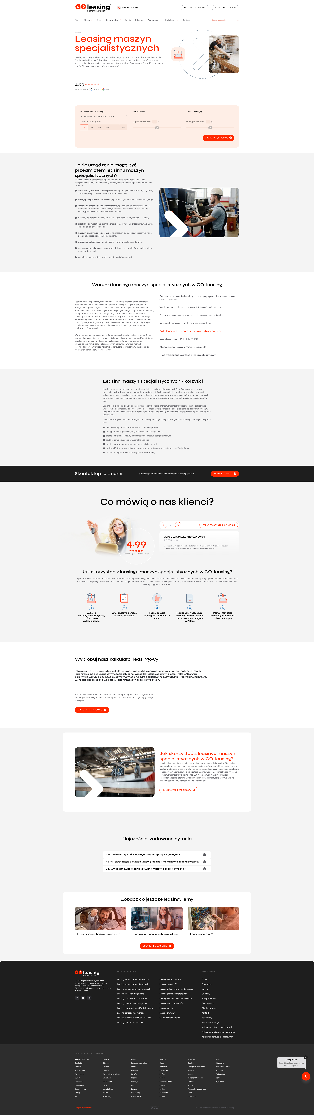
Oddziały (139, 20)
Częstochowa (80, 1089)
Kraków (134, 1074)
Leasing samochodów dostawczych (133, 989)
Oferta (87, 20)
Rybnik (162, 1096)
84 (123, 127)
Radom (162, 1089)
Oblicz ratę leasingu (216, 138)
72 (115, 127)
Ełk (76, 1096)
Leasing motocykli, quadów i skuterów (135, 1008)
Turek (218, 1059)
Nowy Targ (135, 1093)
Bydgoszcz (79, 1074)
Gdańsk (106, 1059)
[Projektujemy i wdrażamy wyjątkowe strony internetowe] (154, 1107)
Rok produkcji (139, 112)
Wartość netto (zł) (194, 112)
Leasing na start (166, 1008)
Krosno (134, 1078)
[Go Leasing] (93, 8)
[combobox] (104, 116)
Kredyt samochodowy (169, 1017)
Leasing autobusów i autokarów (132, 998)
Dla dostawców (209, 1008)
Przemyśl (163, 1085)
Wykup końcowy (199, 121)
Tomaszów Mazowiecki (197, 1089)
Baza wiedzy (112, 20)
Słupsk (190, 1074)
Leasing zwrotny (167, 1013)
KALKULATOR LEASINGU (195, 7)
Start (77, 20)
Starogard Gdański (195, 1078)
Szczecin (191, 1085)
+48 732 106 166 (130, 7)
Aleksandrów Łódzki (83, 1059)
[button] (178, 525)
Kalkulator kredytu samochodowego (219, 1032)
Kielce (105, 1093)
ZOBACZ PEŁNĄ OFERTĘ (155, 946)
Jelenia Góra (108, 1089)
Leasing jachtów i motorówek (173, 993)
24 (84, 127)
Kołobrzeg (107, 1096)
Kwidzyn (134, 1082)
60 (107, 127)
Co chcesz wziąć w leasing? (92, 112)
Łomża (134, 1089)
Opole (161, 1063)
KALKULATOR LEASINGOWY (177, 790)
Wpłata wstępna (146, 121)
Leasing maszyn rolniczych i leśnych (134, 1017)
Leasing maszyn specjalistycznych (133, 1003)
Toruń (190, 1093)
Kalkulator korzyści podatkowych (217, 1037)
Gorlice (106, 1070)
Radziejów (163, 1093)
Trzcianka (192, 1096)
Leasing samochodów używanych (132, 984)
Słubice (191, 1070)
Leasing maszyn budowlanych (131, 1022)
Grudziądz (107, 1078)
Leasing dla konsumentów (171, 1003)
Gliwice (106, 1067)
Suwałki (191, 1082)
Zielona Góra (221, 1074)
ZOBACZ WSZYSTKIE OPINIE (217, 525)
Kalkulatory (170, 20)
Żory (218, 1078)
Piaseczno (163, 1070)
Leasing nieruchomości (170, 979)
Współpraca (153, 20)
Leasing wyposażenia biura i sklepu (175, 998)
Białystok (78, 1067)
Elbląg (77, 1093)
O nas (99, 20)
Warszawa (220, 1063)
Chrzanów (79, 1082)
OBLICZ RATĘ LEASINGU (90, 709)
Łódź (133, 1085)
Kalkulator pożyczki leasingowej (217, 1027)
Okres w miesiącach (90, 121)
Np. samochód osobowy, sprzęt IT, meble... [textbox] (98, 116)
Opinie (128, 20)
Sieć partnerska (209, 998)
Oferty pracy (208, 1003)
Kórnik (133, 1067)
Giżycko (106, 1063)
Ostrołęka (163, 1067)
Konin (133, 1059)
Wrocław (219, 1070)
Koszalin (134, 1070)
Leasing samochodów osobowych (133, 979)
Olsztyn (162, 1059)
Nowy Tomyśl (136, 1096)
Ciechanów (79, 1085)
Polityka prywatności (83, 1108)
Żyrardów (220, 1082)
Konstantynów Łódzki (139, 1063)
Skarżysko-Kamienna (196, 1067)
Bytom (77, 1078)
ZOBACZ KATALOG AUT (225, 7)
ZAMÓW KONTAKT (223, 473)
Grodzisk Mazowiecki (111, 1074)
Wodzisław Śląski (222, 1067)
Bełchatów (79, 1063)
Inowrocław (107, 1082)
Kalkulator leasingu (210, 1022)
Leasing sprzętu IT (168, 984)
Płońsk (162, 1074)
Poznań (162, 1078)
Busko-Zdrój (80, 1070)
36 (92, 127)
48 (99, 127)
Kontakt (186, 20)
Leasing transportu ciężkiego (130, 993)
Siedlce (191, 1063)
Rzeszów (191, 1059)
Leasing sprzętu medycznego (130, 1013)
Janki (105, 1085)
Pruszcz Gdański (166, 1082)
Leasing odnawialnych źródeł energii (176, 989)
